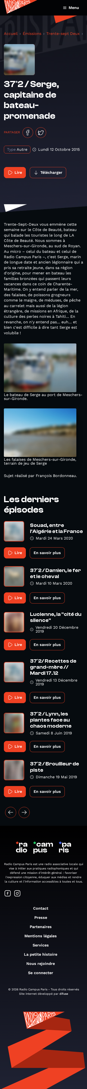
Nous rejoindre (40, 963)
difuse (63, 993)
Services (41, 945)
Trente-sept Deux (63, 33)
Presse (40, 917)
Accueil (11, 33)
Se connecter (40, 972)
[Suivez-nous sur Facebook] (8, 894)
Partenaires (41, 926)
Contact (40, 908)
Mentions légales (40, 936)
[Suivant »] (24, 812)
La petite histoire (40, 954)
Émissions (32, 33)
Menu (74, 7)
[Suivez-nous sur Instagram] (17, 894)
